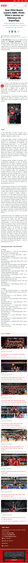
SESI (22, 0)
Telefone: (8, 533)
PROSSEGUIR (14, 559)
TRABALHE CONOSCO (8, 540)
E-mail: (9, 536)
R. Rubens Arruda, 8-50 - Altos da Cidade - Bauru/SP (14, 530)
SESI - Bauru (5, 527)
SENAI (26, 0)
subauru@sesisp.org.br (10, 536)
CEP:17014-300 (5, 531)
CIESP (18, 0)
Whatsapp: (8, 534)
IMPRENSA (5, 543)
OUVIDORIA (5, 545)
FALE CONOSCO (7, 538)
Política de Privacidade (17, 554)
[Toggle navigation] (25, 6)
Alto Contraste (24, 3)
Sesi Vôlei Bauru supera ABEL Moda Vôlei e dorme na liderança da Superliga (14, 15)
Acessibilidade (17, 3)
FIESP (14, 0)
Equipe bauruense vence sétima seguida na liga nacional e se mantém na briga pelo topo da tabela (14, 25)
